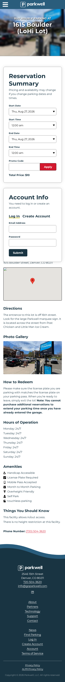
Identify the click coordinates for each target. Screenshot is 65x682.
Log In (14, 216)
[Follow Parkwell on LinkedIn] (32, 592)
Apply (48, 166)
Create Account (36, 216)
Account (32, 648)
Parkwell (32, 4)
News (32, 630)
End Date (14, 133)
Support (32, 616)
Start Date (15, 105)
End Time (14, 147)
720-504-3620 (32, 582)
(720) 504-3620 (36, 531)
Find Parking (32, 634)
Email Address (17, 223)
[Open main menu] (5, 4)
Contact (32, 620)
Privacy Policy (32, 665)
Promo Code (16, 160)
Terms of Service (32, 653)
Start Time (15, 119)
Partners (32, 606)
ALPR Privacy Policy (32, 669)
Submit (18, 252)
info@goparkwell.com (32, 586)
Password (14, 236)
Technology (32, 611)
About (32, 602)
